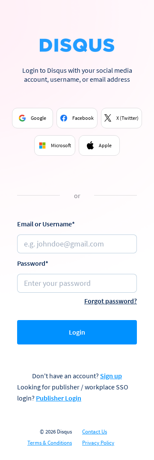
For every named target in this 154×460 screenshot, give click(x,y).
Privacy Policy (98, 442)
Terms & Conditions (49, 442)
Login (77, 332)
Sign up (111, 375)
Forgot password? (110, 301)
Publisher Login (58, 398)
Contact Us (94, 431)
